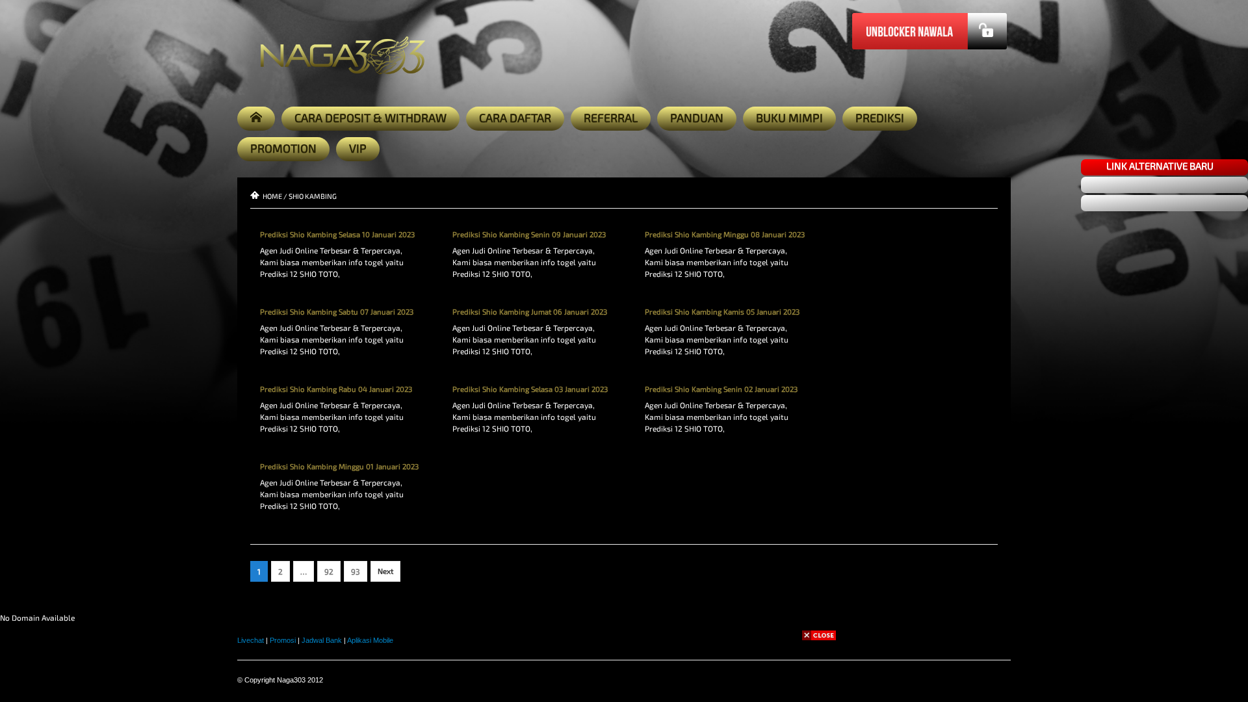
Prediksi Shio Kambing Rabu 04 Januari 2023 (336, 389)
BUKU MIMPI (789, 117)
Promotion (283, 148)
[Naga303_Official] (15, 283)
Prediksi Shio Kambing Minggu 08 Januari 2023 (725, 234)
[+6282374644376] (15, 369)
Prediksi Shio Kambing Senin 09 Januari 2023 (529, 234)
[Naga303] (15, 226)
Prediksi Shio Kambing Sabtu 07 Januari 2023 (336, 311)
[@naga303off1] (15, 455)
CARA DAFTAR (515, 117)
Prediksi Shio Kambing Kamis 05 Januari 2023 (722, 311)
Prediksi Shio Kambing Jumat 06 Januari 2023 (529, 311)
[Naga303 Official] (15, 312)
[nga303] (15, 398)
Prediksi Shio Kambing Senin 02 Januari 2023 (721, 389)
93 (355, 571)
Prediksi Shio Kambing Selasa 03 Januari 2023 (530, 389)
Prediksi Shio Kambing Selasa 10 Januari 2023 (337, 234)
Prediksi (879, 117)
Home (272, 196)
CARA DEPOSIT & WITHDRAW (370, 117)
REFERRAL (611, 117)
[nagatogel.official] (15, 341)
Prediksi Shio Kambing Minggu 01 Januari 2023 (339, 466)
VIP (358, 148)
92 (328, 571)
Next (385, 571)
